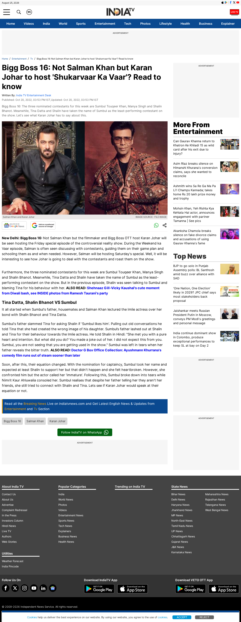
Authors (6, 536)
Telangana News (215, 504)
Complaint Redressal (14, 510)
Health (185, 23)
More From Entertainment (198, 128)
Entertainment (105, 23)
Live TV (6, 531)
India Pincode (10, 566)
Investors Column (12, 520)
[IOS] (222, 2)
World (63, 23)
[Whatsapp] (156, 225)
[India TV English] (120, 12)
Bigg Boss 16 (12, 421)
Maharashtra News (216, 494)
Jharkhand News (181, 510)
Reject (204, 617)
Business (205, 23)
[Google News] (14, 225)
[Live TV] (234, 12)
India (46, 23)
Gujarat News (179, 541)
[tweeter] (15, 588)
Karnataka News (181, 552)
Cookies (32, 617)
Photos (145, 23)
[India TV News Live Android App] (99, 588)
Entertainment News (70, 515)
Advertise (8, 504)
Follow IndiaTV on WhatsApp (81, 432)
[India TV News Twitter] (234, 2)
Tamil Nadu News (182, 525)
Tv (31, 58)
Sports (81, 23)
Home (10, 23)
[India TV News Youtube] (237, 2)
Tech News (65, 525)
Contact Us (9, 494)
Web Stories (9, 541)
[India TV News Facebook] (230, 2)
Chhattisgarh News (183, 536)
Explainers (64, 531)
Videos (29, 23)
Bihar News (178, 494)
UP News (177, 531)
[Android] (226, 2)
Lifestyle (165, 23)
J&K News (177, 547)
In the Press (9, 515)
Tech (127, 23)
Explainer (228, 23)
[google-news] (52, 588)
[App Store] (132, 588)
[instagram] (24, 588)
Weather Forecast (12, 561)
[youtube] (34, 588)
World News (65, 499)
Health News (66, 541)
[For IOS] (224, 588)
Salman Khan (35, 421)
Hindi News (9, 525)
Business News (67, 536)
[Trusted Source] (43, 225)
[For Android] (190, 588)
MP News (177, 515)
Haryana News (180, 504)
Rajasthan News (215, 499)
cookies (162, 617)
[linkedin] (43, 588)
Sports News (66, 520)
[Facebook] (5, 588)
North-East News (181, 520)
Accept (182, 617)
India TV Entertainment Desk (33, 95)
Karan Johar (58, 421)
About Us (7, 499)
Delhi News (178, 499)
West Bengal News (216, 510)
